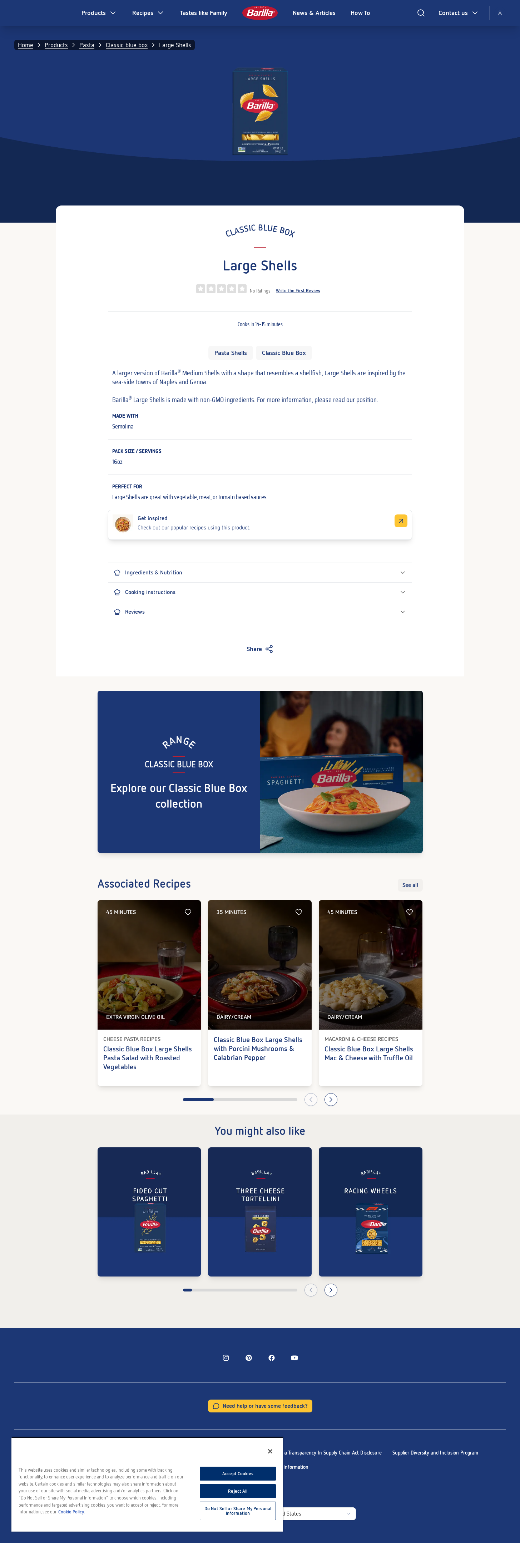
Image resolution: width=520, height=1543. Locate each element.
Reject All (237, 1491)
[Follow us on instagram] (226, 1358)
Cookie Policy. (71, 1511)
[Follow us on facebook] (271, 1358)
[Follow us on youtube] (294, 1358)
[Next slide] (331, 1099)
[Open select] (349, 1513)
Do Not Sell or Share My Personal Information (237, 1511)
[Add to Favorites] (188, 912)
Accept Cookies (237, 1473)
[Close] (270, 1451)
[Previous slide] (310, 1099)
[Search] (421, 13)
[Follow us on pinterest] (249, 1358)
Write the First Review (298, 290)
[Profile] (500, 13)
